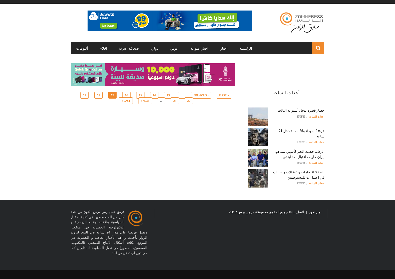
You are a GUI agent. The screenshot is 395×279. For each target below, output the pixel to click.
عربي (174, 48)
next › (145, 101)
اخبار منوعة (199, 48)
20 (188, 101)
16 (126, 95)
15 (140, 95)
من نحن (315, 212)
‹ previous (201, 95)
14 (154, 95)
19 (84, 95)
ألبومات (82, 48)
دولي (154, 48)
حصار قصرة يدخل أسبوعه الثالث (301, 110)
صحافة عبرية (129, 48)
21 (174, 101)
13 (168, 95)
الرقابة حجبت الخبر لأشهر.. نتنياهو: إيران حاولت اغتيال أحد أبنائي (299, 154)
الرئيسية (245, 48)
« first (224, 95)
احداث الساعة (316, 116)
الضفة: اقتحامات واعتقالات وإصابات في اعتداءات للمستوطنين (298, 174)
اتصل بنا (298, 212)
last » (125, 101)
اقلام (103, 48)
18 (98, 95)
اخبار (223, 48)
